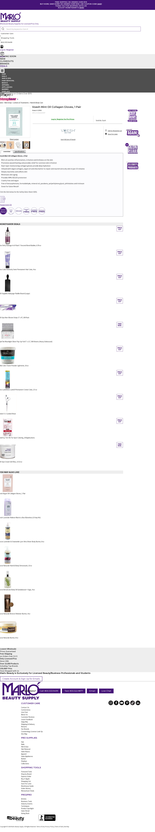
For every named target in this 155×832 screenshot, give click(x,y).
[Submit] (2, 29)
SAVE (99, 4)
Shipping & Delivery (28, 724)
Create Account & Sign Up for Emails (21, 679)
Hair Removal (25, 749)
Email (92, 691)
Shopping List (26, 781)
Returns (24, 727)
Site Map (24, 734)
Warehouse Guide (27, 786)
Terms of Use (40, 827)
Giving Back (25, 813)
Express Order (26, 776)
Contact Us (25, 707)
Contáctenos (25, 710)
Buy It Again (25, 779)
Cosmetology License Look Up (32, 731)
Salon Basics (25, 751)
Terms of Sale (59, 827)
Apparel (23, 754)
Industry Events (26, 804)
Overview (6, 151)
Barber (23, 759)
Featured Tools (26, 772)
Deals (3, 66)
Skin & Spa (24, 747)
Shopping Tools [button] (7, 38)
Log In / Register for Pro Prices (62, 119)
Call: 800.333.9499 (49, 691)
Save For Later (26, 784)
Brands (4, 63)
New (2, 59)
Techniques (25, 806)
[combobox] (70, 29)
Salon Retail (25, 811)
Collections (25, 763)
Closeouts (7, 61)
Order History (26, 788)
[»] (5, 96)
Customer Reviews (27, 717)
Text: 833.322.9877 (73, 691)
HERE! (81, 8)
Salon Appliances (27, 756)
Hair (22, 742)
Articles (23, 799)
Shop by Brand (26, 774)
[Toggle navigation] (2, 71)
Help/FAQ (24, 722)
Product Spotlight (27, 808)
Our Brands (25, 729)
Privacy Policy (49, 827)
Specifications (19, 151)
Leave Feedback (27, 719)
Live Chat (106, 691)
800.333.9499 (6, 42)
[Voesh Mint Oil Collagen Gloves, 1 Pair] (10, 145)
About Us (24, 715)
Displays (6, 91)
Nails (23, 744)
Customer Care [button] (7, 34)
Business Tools (26, 801)
